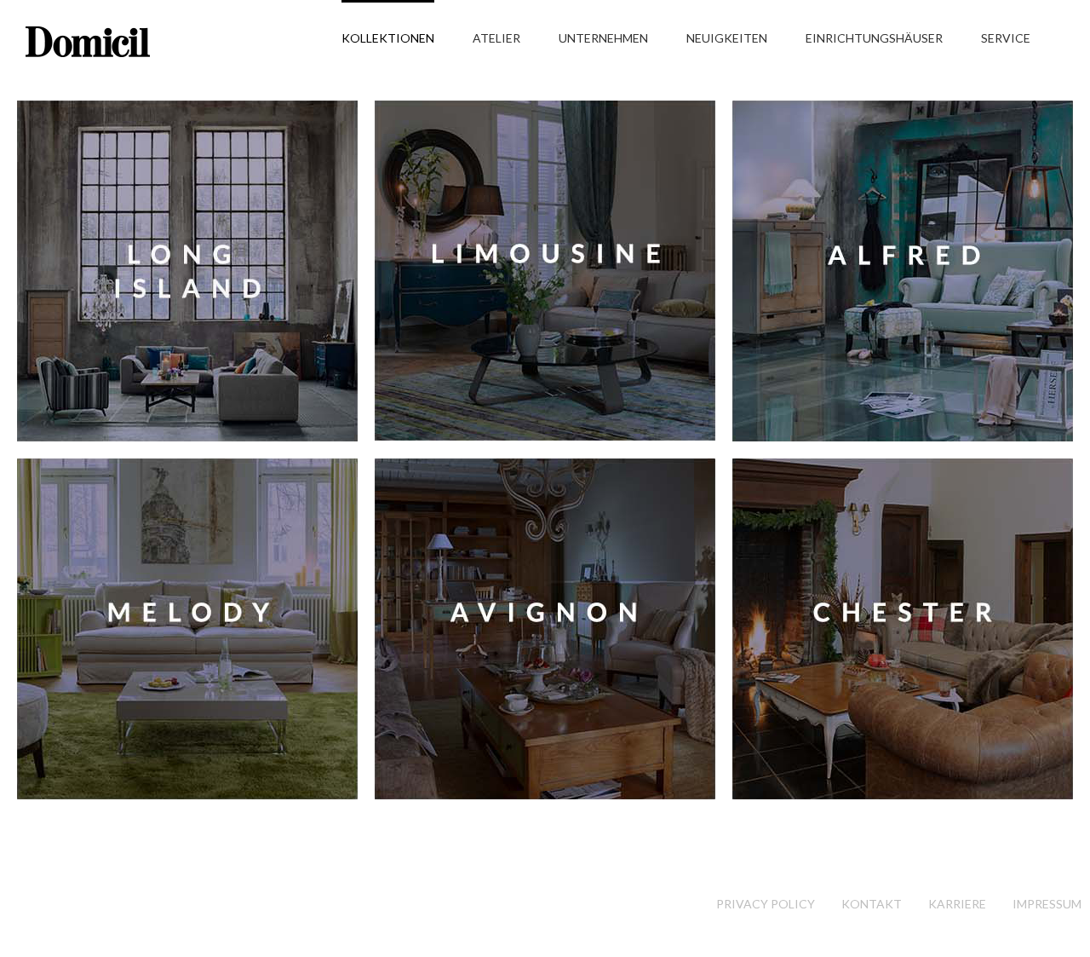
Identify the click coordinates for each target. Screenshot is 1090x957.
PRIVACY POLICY (765, 903)
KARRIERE (957, 903)
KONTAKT (871, 903)
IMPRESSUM (1047, 903)
